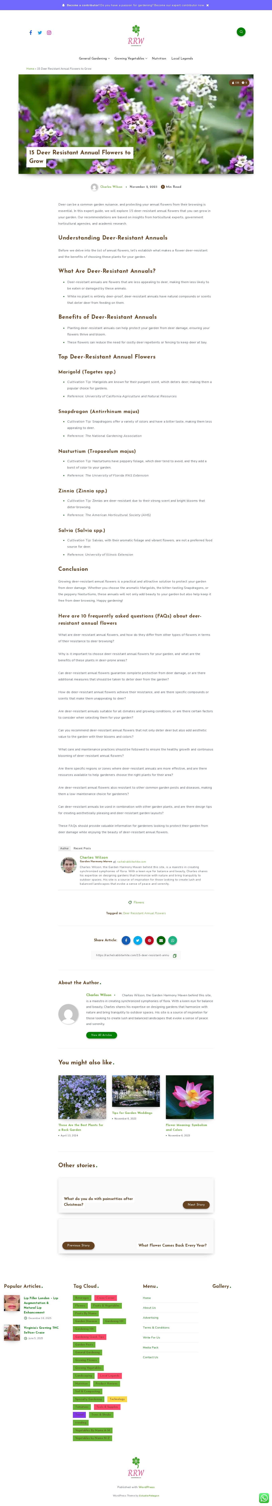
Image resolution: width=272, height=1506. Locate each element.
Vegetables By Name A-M (92, 1430)
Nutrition (159, 58)
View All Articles (101, 1035)
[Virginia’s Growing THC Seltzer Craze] (12, 1333)
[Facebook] (30, 32)
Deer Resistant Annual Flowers (144, 913)
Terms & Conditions (156, 1328)
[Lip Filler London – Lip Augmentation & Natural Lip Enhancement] (12, 1303)
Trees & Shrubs (101, 1414)
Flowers (139, 902)
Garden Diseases (86, 1321)
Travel (79, 1414)
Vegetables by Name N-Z (92, 1438)
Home (30, 69)
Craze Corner (105, 1298)
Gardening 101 (114, 1321)
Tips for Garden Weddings (132, 1113)
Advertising (151, 1318)
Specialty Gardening (88, 1399)
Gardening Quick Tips (89, 1337)
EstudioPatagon (149, 1495)
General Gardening (93, 58)
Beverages (82, 1298)
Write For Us (151, 1337)
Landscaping (83, 1375)
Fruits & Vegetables (106, 1305)
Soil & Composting (87, 1391)
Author (64, 848)
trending (80, 1422)
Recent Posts (82, 848)
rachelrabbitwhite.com (131, 862)
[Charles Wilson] (69, 872)
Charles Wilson (94, 857)
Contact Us (150, 1357)
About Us (149, 1308)
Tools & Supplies (107, 1407)
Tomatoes (81, 1407)
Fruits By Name (85, 1313)
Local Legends (182, 58)
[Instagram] (49, 32)
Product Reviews (107, 1383)
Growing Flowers (86, 1360)
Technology (117, 1399)
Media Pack (150, 1347)
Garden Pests (84, 1344)
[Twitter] (40, 32)
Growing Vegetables (129, 58)
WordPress (147, 1487)
